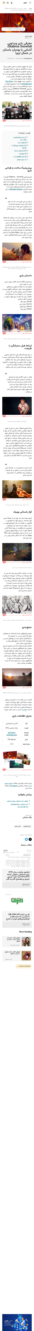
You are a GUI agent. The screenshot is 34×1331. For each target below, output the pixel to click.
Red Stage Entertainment (12, 733)
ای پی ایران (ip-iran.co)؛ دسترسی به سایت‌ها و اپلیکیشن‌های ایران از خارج (18, 916)
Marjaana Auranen (16, 189)
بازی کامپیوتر (26, 826)
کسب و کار (7, 894)
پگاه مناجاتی (28, 36)
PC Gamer (13, 786)
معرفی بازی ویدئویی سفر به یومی (17, 801)
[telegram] (26, 839)
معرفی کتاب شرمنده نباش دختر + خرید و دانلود (13, 939)
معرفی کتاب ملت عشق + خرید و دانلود (12, 953)
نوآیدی (24, 709)
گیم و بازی (17, 826)
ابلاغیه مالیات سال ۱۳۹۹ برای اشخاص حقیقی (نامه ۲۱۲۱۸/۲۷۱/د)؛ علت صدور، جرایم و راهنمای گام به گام (18, 875)
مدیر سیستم (26, 884)
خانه (30, 9)
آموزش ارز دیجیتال (9, 852)
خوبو (25, 2)
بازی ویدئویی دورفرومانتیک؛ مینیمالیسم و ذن (19, 805)
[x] (30, 839)
